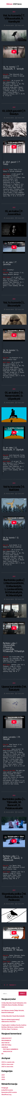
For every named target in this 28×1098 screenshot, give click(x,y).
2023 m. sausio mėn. (8, 1062)
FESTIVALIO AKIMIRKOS (10, 1049)
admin (12, 25)
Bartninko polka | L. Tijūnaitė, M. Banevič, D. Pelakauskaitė (14, 803)
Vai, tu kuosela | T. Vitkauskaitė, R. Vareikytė (14, 18)
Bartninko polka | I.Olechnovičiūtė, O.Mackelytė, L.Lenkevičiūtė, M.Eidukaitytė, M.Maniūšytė (14, 587)
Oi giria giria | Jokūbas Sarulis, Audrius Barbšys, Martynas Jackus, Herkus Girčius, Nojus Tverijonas (13, 1027)
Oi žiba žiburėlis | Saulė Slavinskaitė (12, 1016)
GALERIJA (4, 1047)
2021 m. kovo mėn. (7, 1066)
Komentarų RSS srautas (9, 1092)
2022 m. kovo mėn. (7, 1064)
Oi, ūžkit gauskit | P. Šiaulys (14, 112)
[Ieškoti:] (9, 994)
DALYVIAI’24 (5, 1042)
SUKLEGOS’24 (7, 1051)
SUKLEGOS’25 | (6, 1038)
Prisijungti (4, 1088)
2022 (3, 1077)
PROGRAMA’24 (6, 1040)
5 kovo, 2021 (20, 25)
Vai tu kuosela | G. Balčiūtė (14, 488)
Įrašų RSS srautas (7, 1090)
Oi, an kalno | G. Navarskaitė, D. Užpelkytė (14, 395)
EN (2, 1053)
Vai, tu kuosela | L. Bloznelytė (14, 304)
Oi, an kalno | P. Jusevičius (14, 212)
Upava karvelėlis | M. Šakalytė (14, 688)
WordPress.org (6, 1094)
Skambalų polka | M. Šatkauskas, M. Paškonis (14, 897)
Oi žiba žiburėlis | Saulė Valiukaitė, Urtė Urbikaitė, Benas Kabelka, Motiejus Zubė (13, 1005)
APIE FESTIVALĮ (6, 1045)
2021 (14, 11)
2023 (3, 1079)
